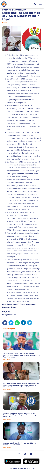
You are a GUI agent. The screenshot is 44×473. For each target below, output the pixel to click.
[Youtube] (31, 454)
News (4, 23)
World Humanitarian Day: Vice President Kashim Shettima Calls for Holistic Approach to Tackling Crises (21, 355)
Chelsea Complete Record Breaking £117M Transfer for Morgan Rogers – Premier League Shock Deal (20, 415)
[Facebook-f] (13, 454)
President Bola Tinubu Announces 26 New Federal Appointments (19, 444)
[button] (35, 4)
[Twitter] (25, 454)
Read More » (6, 359)
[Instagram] (19, 454)
